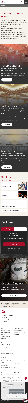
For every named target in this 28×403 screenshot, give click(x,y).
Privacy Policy (5, 357)
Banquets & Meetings (6, 332)
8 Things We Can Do (5, 344)
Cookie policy (6, 387)
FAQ (2, 342)
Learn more (7, 79)
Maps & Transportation (19, 332)
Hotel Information (18, 330)
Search (15, 244)
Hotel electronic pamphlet (7, 353)
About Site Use (5, 359)
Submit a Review (5, 351)
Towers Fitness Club (6, 336)
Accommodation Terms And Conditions (10, 363)
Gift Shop (3, 338)
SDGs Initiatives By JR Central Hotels (9, 367)
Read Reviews (4, 349)
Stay (2, 328)
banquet (3, 5)
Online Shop (4, 347)
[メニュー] (26, 2)
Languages (21, 2)
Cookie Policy (4, 365)
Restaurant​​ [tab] (21, 229)
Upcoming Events (18, 328)
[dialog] (13, 387)
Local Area (16, 334)
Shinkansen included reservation (14, 250)
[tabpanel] (14, 242)
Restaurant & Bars (5, 330)
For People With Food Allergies (8, 368)
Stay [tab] (9, 229)
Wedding (3, 334)
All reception (16, 390)
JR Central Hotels (14, 295)
